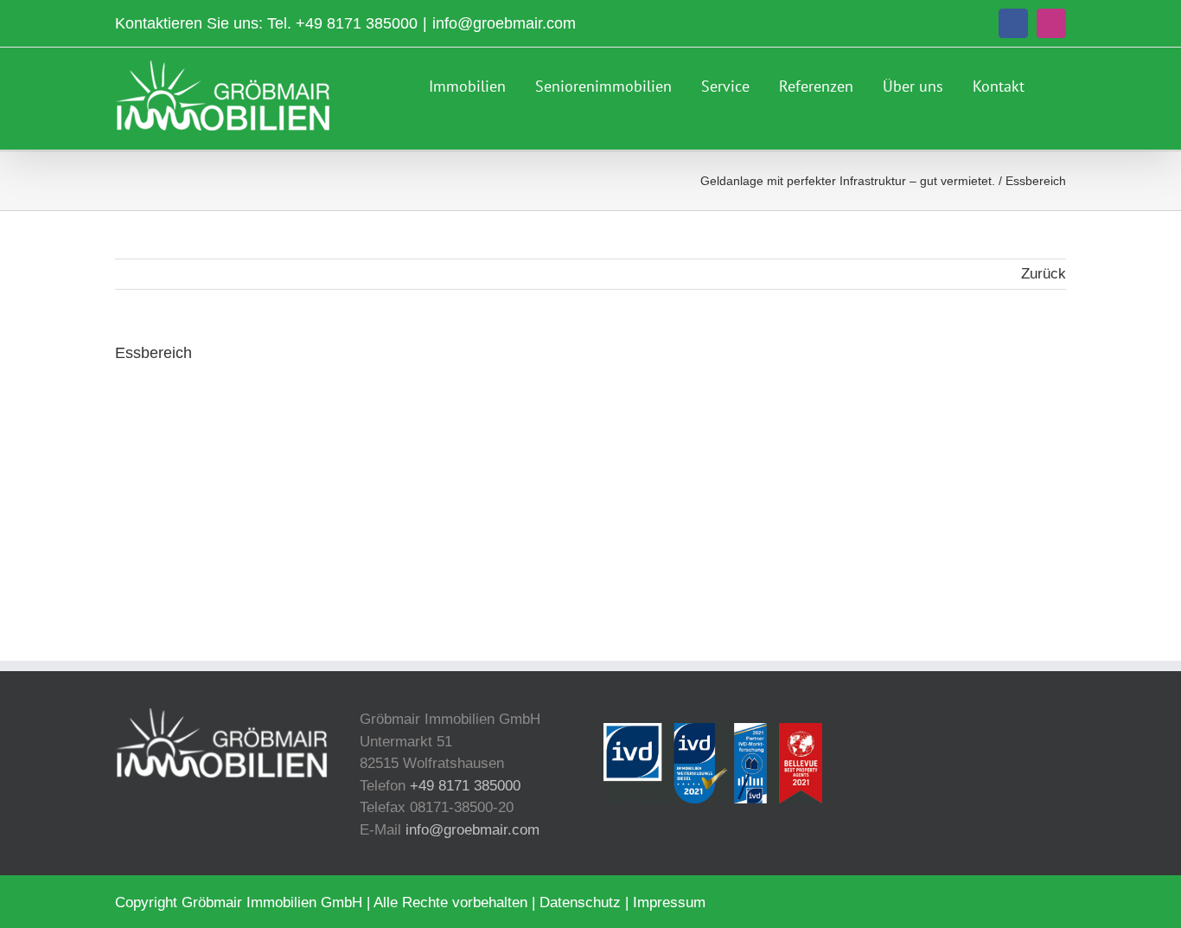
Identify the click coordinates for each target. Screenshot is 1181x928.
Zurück (1043, 274)
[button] (1060, 84)
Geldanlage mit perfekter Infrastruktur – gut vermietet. (847, 181)
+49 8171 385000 (357, 23)
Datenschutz (580, 902)
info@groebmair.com (504, 23)
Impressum (669, 902)
